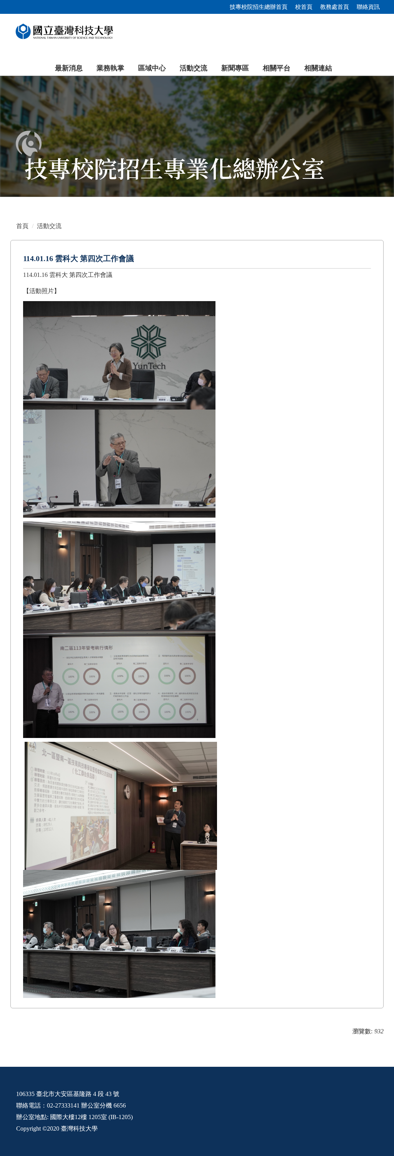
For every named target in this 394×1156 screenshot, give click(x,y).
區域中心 (152, 68)
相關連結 (318, 68)
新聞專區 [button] (235, 68)
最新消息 (69, 68)
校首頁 (303, 7)
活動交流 (193, 68)
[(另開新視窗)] (197, 136)
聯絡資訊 (368, 7)
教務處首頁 (334, 7)
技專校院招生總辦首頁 (258, 7)
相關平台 (276, 68)
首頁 (22, 226)
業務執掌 (110, 68)
